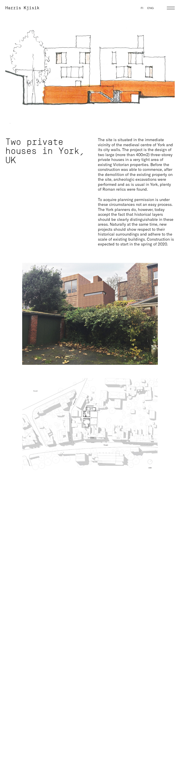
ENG (150, 8)
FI (142, 8)
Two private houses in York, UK (45, 151)
